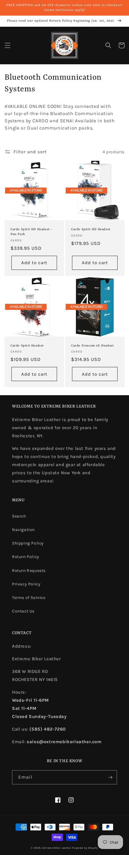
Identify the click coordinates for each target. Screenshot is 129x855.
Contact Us (23, 611)
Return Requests (29, 570)
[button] (7, 45)
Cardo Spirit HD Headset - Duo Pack (31, 231)
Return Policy (25, 556)
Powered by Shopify (85, 847)
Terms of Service (29, 597)
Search (19, 516)
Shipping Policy (28, 543)
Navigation (23, 529)
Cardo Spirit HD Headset (90, 229)
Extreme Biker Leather (56, 847)
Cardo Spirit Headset (27, 345)
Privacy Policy (26, 584)
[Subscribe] (110, 777)
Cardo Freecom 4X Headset (92, 345)
